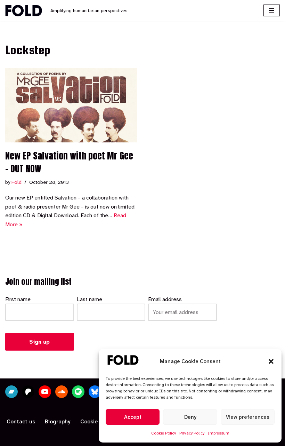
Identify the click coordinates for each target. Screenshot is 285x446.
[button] (271, 361)
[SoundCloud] (61, 391)
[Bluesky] (95, 391)
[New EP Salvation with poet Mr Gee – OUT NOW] (71, 105)
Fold (16, 182)
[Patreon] (28, 391)
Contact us (21, 421)
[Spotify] (78, 391)
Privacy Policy (191, 433)
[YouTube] (45, 391)
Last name (89, 299)
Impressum (218, 433)
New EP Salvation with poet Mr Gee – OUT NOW (69, 162)
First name (18, 299)
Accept (132, 417)
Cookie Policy (163, 433)
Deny (190, 417)
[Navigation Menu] (271, 10)
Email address (165, 299)
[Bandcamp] (11, 391)
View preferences (247, 417)
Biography (58, 421)
